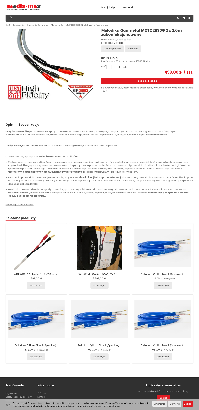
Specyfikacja (29, 124)
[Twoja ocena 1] (119, 39)
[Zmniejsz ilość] (119, 67)
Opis (9, 124)
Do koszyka (36, 285)
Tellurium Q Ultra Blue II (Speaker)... (163, 274)
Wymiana (133, 48)
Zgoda (187, 403)
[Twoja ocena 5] (130, 39)
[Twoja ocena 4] (127, 39)
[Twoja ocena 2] (122, 39)
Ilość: (103, 66)
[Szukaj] (178, 18)
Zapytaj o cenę (112, 48)
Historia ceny (108, 57)
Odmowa (175, 403)
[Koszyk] (184, 18)
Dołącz (163, 397)
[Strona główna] (24, 6)
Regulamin (11, 393)
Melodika (118, 42)
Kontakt (41, 396)
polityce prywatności (108, 406)
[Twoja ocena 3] (125, 39)
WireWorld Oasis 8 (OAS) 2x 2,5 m (99, 274)
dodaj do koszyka (147, 80)
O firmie (41, 393)
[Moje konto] (189, 18)
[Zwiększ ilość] (108, 67)
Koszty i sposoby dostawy (19, 396)
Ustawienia (159, 403)
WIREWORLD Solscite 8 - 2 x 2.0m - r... (36, 274)
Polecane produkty (21, 218)
